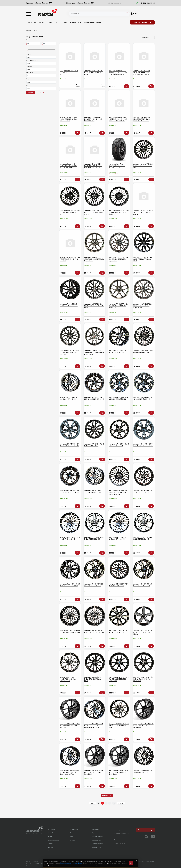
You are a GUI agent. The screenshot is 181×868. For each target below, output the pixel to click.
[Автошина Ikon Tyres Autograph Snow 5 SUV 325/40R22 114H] (119, 149)
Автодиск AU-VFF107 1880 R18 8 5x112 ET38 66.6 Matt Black (94, 306)
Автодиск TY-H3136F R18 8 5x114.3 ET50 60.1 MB (94, 538)
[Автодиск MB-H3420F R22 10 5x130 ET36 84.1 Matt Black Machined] (119, 475)
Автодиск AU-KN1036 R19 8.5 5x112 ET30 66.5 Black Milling (142, 632)
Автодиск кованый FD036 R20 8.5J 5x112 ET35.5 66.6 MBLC (69, 72)
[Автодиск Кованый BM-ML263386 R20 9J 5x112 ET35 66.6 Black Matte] (144, 102)
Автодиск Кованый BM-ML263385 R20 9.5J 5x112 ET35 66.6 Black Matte (118, 119)
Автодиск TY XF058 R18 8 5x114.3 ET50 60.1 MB (118, 351)
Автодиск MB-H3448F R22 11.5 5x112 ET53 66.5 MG (69, 398)
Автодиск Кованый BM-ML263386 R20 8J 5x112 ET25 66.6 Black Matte (68, 166)
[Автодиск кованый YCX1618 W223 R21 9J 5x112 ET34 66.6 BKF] (144, 195)
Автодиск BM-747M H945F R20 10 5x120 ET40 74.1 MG (143, 445)
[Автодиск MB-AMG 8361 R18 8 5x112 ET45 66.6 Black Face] (119, 709)
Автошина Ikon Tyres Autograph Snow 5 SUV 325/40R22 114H (117, 166)
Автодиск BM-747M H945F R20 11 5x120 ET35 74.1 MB (69, 491)
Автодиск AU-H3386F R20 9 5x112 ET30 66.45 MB (70, 538)
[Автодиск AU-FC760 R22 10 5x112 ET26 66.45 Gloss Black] (94, 662)
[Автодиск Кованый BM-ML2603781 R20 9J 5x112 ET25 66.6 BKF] (94, 102)
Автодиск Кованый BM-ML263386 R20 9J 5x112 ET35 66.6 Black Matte (141, 119)
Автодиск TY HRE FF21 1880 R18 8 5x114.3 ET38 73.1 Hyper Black (119, 306)
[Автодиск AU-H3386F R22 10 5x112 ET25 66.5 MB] (119, 522)
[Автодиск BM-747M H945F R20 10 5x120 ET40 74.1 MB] (94, 382)
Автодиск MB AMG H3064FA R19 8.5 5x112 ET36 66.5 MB (70, 631)
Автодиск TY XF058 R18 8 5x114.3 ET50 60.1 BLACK (69, 305)
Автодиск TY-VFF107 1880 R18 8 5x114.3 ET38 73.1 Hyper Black (118, 259)
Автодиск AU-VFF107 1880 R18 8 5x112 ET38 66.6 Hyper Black (142, 306)
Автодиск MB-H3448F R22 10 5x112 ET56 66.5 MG (93, 491)
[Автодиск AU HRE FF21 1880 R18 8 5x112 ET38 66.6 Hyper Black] (94, 242)
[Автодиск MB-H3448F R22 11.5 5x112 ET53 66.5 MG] (70, 382)
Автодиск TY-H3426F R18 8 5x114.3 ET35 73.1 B (94, 445)
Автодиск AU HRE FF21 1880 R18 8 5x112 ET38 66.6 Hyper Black (94, 259)
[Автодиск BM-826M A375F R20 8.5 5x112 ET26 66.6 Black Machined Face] (94, 709)
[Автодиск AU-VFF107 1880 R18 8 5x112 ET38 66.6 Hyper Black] (144, 289)
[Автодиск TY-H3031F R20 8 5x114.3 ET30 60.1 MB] (119, 615)
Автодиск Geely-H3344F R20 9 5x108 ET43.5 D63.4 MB (70, 585)
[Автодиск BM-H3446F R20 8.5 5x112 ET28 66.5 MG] (119, 382)
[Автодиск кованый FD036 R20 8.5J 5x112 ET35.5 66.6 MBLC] (70, 55)
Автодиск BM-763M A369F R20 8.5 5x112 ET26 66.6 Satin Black (118, 772)
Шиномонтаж (31, 22)
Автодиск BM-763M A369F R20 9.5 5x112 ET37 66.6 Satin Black (93, 772)
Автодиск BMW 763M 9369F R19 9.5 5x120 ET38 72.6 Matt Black (143, 725)
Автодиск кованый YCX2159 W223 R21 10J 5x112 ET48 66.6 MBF (94, 212)
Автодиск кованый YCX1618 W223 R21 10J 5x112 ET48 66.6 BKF (70, 259)
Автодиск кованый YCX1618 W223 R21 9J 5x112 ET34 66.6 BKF (143, 212)
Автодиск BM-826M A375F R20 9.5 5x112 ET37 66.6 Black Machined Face (69, 772)
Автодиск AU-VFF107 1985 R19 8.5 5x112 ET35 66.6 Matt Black (69, 352)
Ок (131, 863)
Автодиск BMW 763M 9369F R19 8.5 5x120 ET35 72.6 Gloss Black (143, 679)
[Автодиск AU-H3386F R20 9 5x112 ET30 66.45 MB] (70, 522)
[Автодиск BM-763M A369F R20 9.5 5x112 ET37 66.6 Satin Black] (94, 755)
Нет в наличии (78, 85)
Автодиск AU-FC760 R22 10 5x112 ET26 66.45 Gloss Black (94, 679)
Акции (65, 22)
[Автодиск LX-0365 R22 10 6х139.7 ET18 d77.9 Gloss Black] (144, 242)
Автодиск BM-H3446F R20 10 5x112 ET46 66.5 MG (142, 398)
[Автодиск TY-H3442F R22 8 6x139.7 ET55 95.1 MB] (144, 335)
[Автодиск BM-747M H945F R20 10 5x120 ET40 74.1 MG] (144, 429)
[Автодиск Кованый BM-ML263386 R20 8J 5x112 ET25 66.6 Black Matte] (70, 149)
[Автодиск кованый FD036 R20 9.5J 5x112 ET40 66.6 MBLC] (94, 55)
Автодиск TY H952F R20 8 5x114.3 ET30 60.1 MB (142, 771)
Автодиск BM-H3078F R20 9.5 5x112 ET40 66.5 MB (93, 585)
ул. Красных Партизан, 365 (85, 3)
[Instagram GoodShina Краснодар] (145, 837)
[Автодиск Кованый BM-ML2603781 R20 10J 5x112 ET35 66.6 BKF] (70, 102)
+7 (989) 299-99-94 (147, 3)
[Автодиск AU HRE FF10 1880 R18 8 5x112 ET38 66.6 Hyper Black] (94, 335)
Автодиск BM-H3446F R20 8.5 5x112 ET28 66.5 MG (118, 398)
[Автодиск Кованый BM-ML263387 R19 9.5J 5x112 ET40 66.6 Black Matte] (144, 55)
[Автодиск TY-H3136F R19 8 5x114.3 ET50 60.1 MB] (144, 522)
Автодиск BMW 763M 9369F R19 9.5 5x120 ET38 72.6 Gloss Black (119, 679)
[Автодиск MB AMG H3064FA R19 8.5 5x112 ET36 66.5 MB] (70, 615)
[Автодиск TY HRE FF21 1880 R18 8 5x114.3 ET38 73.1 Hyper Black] (119, 289)
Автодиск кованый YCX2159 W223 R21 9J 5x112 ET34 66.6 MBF (119, 212)
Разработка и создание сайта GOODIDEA (144, 861)
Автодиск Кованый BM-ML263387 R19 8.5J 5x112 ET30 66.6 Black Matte (118, 72)
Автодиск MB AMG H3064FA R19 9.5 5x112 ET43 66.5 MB (94, 631)
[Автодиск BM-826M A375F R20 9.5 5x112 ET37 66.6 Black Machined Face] (70, 755)
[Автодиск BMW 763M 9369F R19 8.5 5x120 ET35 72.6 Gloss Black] (144, 662)
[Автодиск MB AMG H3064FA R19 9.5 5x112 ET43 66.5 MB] (94, 615)
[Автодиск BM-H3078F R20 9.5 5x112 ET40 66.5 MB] (94, 569)
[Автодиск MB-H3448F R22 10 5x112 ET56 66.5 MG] (94, 475)
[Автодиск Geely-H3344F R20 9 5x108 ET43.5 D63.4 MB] (70, 569)
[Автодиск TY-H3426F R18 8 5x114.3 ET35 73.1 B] (94, 429)
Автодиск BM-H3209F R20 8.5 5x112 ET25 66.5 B (118, 585)
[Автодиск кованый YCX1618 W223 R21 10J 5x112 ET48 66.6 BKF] (70, 242)
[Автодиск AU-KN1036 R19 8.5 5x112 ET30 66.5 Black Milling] (144, 615)
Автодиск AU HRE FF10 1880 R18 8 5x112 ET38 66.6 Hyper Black (94, 352)
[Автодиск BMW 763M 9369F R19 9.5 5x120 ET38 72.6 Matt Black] (144, 709)
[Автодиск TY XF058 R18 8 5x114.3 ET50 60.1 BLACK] (70, 289)
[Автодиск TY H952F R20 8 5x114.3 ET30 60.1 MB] (144, 755)
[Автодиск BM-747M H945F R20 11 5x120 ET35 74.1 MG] (70, 429)
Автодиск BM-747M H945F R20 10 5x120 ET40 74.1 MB (94, 398)
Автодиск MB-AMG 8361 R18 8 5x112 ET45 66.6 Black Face (119, 725)
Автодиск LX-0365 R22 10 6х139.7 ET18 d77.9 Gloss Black (142, 259)
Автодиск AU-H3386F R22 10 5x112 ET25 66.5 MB (118, 538)
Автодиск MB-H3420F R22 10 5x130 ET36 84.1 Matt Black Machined (118, 492)
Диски (57, 22)
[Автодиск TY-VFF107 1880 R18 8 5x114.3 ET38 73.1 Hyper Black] (119, 242)
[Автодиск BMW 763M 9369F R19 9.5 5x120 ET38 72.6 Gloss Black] (119, 662)
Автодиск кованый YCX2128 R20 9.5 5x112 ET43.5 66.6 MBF (143, 166)
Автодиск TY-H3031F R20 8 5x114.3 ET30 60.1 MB (118, 631)
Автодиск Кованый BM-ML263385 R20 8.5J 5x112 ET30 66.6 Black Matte (93, 166)
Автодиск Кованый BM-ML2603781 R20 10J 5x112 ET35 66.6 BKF (69, 119)
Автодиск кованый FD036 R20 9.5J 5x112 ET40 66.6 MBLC (93, 72)
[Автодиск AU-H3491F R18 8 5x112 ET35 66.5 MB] (119, 429)
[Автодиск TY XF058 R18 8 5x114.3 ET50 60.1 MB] (119, 335)
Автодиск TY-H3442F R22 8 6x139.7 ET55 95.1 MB (143, 351)
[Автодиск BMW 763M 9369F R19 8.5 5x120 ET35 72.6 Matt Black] (70, 709)
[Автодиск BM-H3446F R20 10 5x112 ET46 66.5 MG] (144, 382)
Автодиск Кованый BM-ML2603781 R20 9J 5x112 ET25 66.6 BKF (93, 119)
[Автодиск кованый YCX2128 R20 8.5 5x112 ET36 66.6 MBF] (70, 195)
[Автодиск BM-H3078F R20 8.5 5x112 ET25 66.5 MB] (144, 569)
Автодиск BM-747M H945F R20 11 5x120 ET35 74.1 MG (69, 445)
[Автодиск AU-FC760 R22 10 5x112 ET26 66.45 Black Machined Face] (70, 662)
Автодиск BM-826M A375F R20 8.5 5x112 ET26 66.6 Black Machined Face (93, 725)
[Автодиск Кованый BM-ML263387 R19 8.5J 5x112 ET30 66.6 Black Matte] (119, 55)
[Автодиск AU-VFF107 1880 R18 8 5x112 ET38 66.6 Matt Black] (94, 289)
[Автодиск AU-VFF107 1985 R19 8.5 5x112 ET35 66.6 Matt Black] (70, 335)
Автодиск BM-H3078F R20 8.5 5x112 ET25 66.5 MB (142, 585)
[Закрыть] (136, 860)
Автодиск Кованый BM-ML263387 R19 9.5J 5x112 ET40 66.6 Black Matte (142, 72)
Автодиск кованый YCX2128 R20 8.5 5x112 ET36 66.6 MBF (70, 212)
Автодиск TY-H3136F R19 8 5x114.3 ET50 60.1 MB (143, 538)
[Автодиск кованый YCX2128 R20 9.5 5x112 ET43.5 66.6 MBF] (144, 149)
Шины (50, 22)
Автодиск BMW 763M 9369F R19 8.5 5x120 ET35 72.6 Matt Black (70, 725)
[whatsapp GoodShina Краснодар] (152, 837)
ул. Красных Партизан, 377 (43, 3)
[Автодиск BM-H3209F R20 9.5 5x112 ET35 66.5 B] (144, 475)
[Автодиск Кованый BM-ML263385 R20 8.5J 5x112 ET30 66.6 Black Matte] (94, 149)
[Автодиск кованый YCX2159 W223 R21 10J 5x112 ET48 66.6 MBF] (94, 195)
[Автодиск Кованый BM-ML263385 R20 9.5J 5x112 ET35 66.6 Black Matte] (119, 102)
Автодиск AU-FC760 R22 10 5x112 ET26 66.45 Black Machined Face (69, 679)
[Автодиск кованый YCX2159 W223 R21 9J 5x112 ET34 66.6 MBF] (119, 195)
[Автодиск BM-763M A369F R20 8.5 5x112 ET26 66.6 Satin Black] (119, 755)
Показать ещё (106, 795)
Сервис (41, 22)
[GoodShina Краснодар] (47, 12)
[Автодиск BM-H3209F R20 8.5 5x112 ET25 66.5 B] (119, 569)
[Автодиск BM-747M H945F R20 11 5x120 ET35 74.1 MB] (70, 475)
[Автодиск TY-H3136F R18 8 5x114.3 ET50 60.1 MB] (94, 522)
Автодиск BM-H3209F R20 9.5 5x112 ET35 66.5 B (142, 491)
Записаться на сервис (141, 22)
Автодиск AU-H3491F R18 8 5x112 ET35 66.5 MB (119, 445)
